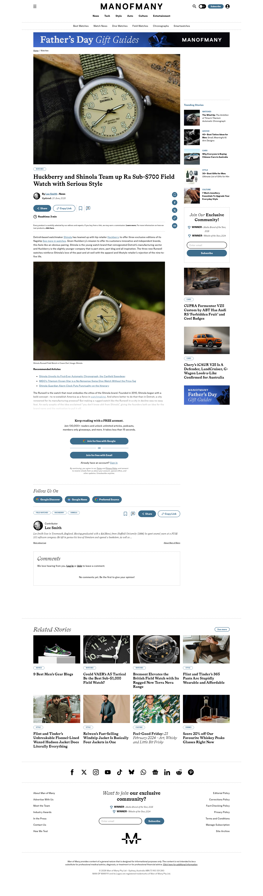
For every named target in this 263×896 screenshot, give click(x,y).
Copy (66, 208)
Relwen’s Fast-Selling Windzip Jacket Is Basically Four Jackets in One (106, 737)
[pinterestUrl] (191, 772)
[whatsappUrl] (143, 772)
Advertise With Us (43, 799)
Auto (130, 15)
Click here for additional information (180, 864)
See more (222, 629)
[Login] (227, 6)
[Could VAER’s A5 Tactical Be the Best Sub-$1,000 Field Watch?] (106, 649)
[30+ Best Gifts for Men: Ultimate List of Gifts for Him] (192, 176)
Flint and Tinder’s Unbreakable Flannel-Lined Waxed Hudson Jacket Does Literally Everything (56, 739)
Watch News (100, 25)
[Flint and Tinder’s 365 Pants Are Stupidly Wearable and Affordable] (206, 649)
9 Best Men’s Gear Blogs (53, 674)
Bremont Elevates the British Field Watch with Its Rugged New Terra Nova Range (156, 680)
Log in (70, 566)
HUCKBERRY (59, 513)
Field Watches (140, 25)
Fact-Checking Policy (218, 805)
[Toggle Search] (195, 6)
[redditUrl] (179, 772)
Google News (79, 499)
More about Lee (39, 543)
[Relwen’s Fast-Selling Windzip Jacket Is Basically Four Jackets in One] (106, 709)
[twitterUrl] (84, 772)
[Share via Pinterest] (176, 154)
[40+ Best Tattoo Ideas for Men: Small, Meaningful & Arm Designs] (192, 137)
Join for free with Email (99, 455)
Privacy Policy (111, 468)
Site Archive (223, 831)
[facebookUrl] (72, 772)
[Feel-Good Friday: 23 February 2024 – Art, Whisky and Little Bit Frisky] (156, 709)
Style (119, 15)
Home (36, 50)
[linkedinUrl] (167, 772)
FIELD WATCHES (42, 513)
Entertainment (161, 15)
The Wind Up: (215, 118)
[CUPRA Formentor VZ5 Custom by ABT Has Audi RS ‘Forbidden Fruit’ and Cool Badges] (207, 281)
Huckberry (113, 237)
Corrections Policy (219, 799)
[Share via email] (174, 225)
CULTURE (206, 189)
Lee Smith (51, 193)
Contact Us (39, 824)
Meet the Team (41, 805)
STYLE (205, 170)
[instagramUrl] (96, 772)
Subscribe (216, 6)
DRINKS (188, 727)
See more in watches (54, 240)
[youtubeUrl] (108, 772)
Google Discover (50, 499)
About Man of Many (172, 543)
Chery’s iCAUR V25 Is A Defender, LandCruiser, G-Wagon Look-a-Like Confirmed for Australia (206, 370)
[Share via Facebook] (176, 140)
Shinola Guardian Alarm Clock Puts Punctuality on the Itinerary (74, 385)
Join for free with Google (101, 441)
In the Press (39, 818)
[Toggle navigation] (36, 6)
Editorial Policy (221, 793)
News (96, 15)
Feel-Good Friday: (155, 737)
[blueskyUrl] (131, 772)
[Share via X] (176, 147)
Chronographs (161, 25)
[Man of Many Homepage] (131, 6)
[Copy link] (176, 160)
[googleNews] (155, 772)
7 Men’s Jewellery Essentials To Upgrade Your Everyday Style (216, 196)
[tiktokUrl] (120, 772)
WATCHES (40, 169)
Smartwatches (182, 25)
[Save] (80, 208)
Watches (45, 50)
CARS (204, 150)
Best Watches (81, 25)
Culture (143, 15)
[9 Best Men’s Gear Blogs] (56, 649)
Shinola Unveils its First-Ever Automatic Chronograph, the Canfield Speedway (82, 376)
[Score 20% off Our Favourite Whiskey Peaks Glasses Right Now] (206, 709)
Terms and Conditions (218, 818)
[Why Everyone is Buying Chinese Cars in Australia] (192, 157)
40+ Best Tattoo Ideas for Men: (215, 137)
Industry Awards (42, 812)
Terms (99, 468)
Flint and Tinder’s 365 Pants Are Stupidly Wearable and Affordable (204, 678)
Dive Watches (120, 25)
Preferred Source (109, 499)
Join (79, 566)
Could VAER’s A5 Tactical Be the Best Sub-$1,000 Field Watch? (104, 678)
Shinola (68, 237)
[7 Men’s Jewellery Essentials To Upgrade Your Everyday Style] (192, 196)
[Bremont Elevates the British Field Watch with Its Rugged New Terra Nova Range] (156, 649)
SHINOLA (73, 513)
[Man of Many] (131, 838)
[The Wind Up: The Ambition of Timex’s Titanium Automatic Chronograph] (192, 118)
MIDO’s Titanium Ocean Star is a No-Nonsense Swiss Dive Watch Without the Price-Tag (87, 381)
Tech (107, 15)
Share (43, 208)
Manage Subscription (218, 824)
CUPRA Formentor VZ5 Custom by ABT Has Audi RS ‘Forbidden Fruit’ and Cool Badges (205, 312)
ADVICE (205, 131)
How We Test (40, 831)
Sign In (114, 462)
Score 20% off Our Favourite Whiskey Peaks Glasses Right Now (203, 737)
